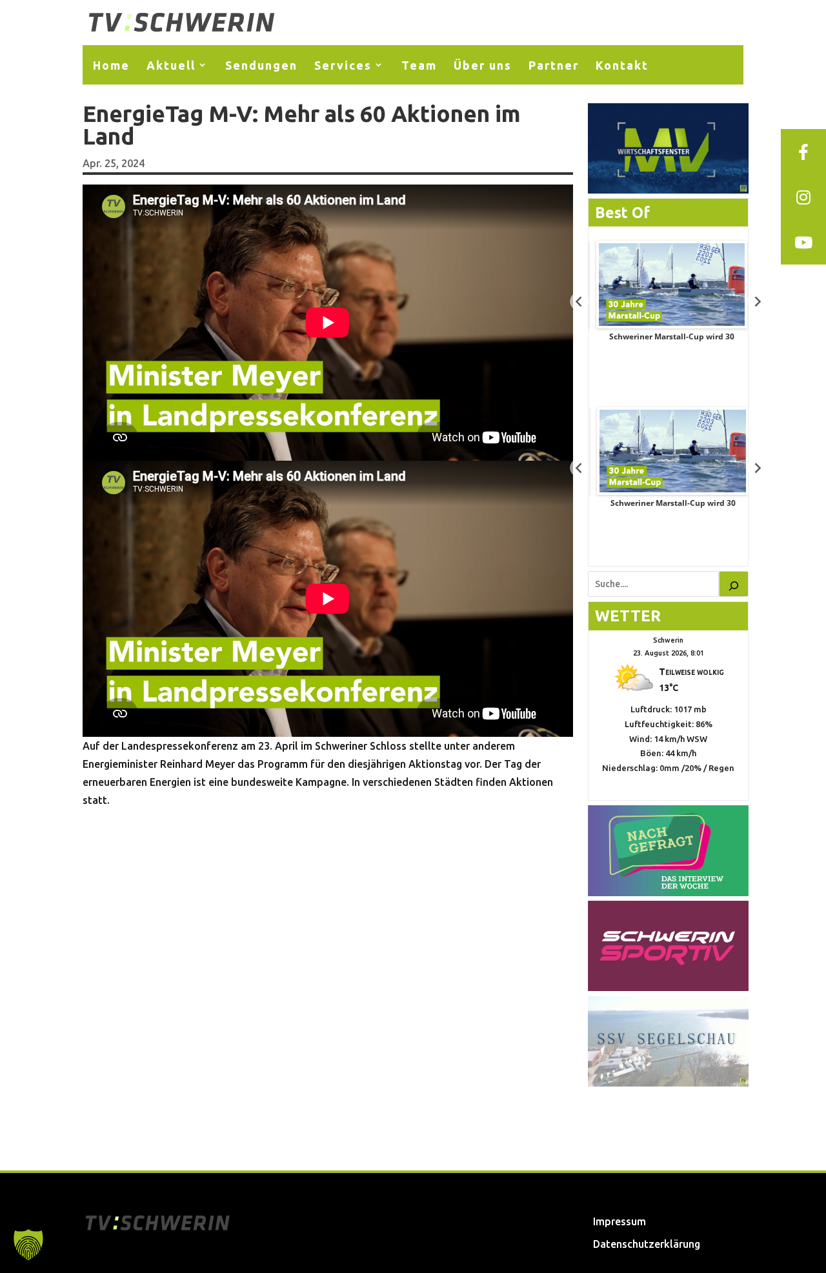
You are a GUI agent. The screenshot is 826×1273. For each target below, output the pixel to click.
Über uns (483, 65)
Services (343, 65)
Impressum (619, 1221)
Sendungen (261, 65)
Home (111, 65)
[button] (28, 1244)
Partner (554, 65)
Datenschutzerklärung (646, 1244)
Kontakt (622, 65)
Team (419, 65)
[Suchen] (734, 584)
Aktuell (171, 65)
